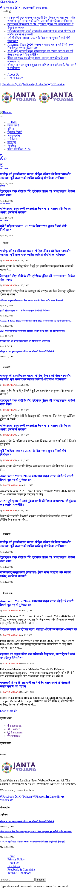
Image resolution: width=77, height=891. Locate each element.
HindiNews (9, 260)
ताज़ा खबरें (13, 125)
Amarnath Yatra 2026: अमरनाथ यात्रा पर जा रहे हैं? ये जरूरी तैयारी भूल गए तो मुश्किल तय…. (40, 46)
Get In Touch (15, 78)
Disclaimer (13, 866)
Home (11, 856)
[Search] (1, 155)
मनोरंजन (12, 138)
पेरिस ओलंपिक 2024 (18, 149)
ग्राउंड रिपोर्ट (14, 132)
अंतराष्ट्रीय (13, 135)
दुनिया (10, 128)
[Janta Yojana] (38, 98)
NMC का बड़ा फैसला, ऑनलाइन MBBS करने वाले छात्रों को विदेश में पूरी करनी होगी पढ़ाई (32, 842)
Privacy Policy (16, 859)
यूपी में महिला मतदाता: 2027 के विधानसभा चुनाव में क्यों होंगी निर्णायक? (25, 311)
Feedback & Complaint (21, 869)
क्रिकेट (11, 145)
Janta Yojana (11, 485)
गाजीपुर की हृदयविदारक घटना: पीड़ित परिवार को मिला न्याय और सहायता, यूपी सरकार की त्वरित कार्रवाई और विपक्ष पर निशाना (41, 19)
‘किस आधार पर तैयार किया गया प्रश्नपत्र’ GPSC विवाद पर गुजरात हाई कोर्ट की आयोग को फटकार (36, 831)
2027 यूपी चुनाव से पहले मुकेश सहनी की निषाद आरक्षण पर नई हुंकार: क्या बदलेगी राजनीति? (32, 331)
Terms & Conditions (19, 872)
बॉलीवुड (11, 142)
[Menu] (1, 116)
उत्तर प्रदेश (4, 169)
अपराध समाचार (5, 203)
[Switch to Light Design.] (5, 158)
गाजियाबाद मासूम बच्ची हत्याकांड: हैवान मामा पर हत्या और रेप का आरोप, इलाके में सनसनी (31, 300)
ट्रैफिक (2, 186)
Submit (40, 879)
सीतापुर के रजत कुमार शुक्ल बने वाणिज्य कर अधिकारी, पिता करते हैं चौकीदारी (27, 351)
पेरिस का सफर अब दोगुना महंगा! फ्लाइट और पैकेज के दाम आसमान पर (25, 341)
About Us (13, 74)
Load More (7, 710)
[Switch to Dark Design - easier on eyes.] (2, 158)
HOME (12, 122)
